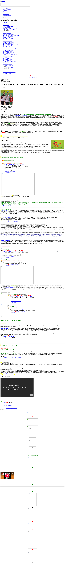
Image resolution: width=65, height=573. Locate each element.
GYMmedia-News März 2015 (11, 237)
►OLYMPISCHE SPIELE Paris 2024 (11, 35)
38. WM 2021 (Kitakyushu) (9, 405)
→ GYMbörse (6, 25)
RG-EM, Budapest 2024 (8, 36)
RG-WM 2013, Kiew (7, 59)
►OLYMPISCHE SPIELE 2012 (9, 61)
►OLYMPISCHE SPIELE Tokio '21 (10, 44)
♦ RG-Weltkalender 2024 (8, 27)
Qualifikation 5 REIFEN (8, 374)
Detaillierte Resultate (12, 338)
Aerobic (4, 11)
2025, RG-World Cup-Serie (8, 34)
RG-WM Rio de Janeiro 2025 (9, 31)
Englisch (6, 17)
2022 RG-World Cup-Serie (8, 42)
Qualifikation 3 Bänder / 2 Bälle (21, 374)
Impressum (5, 69)
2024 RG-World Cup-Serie (8, 37)
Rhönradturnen (6, 12)
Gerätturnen (5, 8)
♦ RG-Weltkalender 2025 (8, 26)
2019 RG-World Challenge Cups (9, 48)
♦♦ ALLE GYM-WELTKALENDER (10, 28)
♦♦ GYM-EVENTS (7, 30)
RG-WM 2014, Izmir (7, 57)
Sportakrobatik (6, 14)
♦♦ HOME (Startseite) (7, 22)
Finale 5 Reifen (6, 357)
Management (5, 70)
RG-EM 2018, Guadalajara (8, 52)
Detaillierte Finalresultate (10, 171)
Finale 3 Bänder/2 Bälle (16, 357)
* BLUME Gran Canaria (8, 67)
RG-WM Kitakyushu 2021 (8, 43)
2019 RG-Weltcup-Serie (8, 50)
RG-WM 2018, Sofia (7, 51)
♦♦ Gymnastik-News (7, 23)
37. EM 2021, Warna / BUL (11, 408)
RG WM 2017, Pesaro (7, 53)
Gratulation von (15, 221)
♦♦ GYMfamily (6, 66)
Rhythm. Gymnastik (7, 9)
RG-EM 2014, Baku (7, 58)
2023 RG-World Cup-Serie (8, 39)
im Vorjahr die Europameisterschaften (22, 115)
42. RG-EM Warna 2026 (8, 73)
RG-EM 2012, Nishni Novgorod (9, 62)
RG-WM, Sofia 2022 (7, 41)
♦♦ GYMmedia (6, 68)
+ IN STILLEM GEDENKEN (9, 29)
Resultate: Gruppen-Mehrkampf (9, 373)
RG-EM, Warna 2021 (7, 45)
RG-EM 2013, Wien (7, 60)
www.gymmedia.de (33, 77)
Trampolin (5, 10)
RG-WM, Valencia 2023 (8, 38)
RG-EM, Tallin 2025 (7, 33)
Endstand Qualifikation (7, 205)
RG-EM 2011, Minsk (7, 64)
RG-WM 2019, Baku (7, 46)
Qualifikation (8, 172)
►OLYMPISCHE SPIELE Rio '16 (10, 54)
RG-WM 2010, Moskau (8, 65)
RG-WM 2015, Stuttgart (8, 56)
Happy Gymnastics (7, 15)
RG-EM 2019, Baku (7, 49)
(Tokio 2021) (13, 406)
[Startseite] (3, 1)
